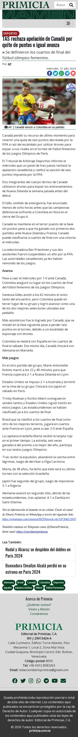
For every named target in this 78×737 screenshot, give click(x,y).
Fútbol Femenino (55, 587)
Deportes (59, 582)
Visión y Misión (39, 609)
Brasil (20, 582)
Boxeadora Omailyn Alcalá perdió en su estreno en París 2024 (35, 568)
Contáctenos (39, 614)
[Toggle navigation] (68, 23)
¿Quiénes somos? (39, 605)
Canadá (31, 582)
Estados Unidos (23, 587)
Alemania (9, 582)
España (8, 587)
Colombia (44, 582)
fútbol (39, 587)
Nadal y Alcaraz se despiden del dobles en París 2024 (38, 552)
